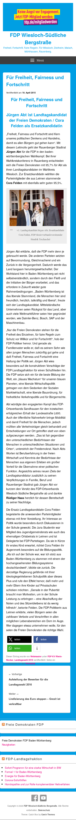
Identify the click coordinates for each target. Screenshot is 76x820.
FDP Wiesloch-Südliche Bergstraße (38, 38)
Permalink (30, 663)
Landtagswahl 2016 (23, 659)
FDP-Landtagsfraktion (24, 759)
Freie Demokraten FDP (25, 724)
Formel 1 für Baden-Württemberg (23, 772)
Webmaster (36, 656)
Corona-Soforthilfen (16, 780)
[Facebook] (34, 798)
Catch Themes (48, 814)
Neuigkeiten (8, 744)
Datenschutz (44, 810)
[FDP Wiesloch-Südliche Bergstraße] (38, 30)
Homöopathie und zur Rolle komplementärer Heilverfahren (37, 784)
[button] (19, 639)
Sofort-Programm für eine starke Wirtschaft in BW (33, 768)
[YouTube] (43, 798)
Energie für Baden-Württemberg (22, 776)
